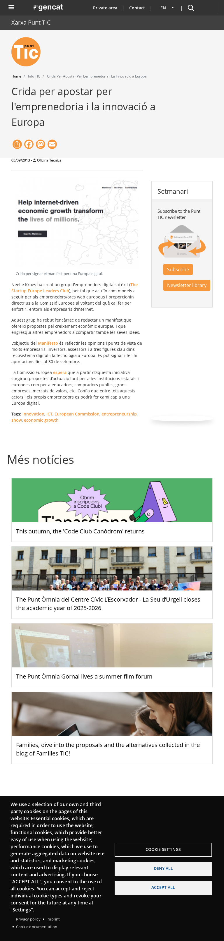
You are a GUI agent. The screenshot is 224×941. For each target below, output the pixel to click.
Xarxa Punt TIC (31, 22)
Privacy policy (28, 919)
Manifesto (48, 343)
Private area (105, 8)
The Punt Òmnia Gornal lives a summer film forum (84, 676)
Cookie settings (163, 849)
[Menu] (11, 8)
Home (16, 76)
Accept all (163, 887)
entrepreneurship (119, 414)
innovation (33, 414)
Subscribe (178, 269)
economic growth (41, 420)
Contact (137, 8)
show (16, 420)
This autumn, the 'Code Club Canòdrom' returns (80, 531)
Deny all (163, 868)
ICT (49, 414)
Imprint (53, 919)
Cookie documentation (36, 926)
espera (59, 372)
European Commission (77, 414)
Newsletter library (186, 285)
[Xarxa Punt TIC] (28, 51)
